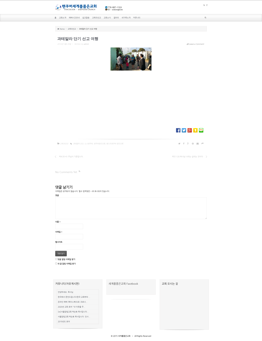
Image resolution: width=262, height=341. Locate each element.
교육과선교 (72, 29)
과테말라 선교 (78, 144)
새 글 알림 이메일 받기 (67, 264)
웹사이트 (58, 242)
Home (62, 29)
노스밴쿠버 (88, 144)
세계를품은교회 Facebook (123, 283)
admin (86, 44)
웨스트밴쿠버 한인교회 (114, 144)
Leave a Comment (196, 44)
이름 (57, 222)
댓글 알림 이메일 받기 (66, 259)
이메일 (58, 232)
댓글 (57, 195)
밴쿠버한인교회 (99, 144)
